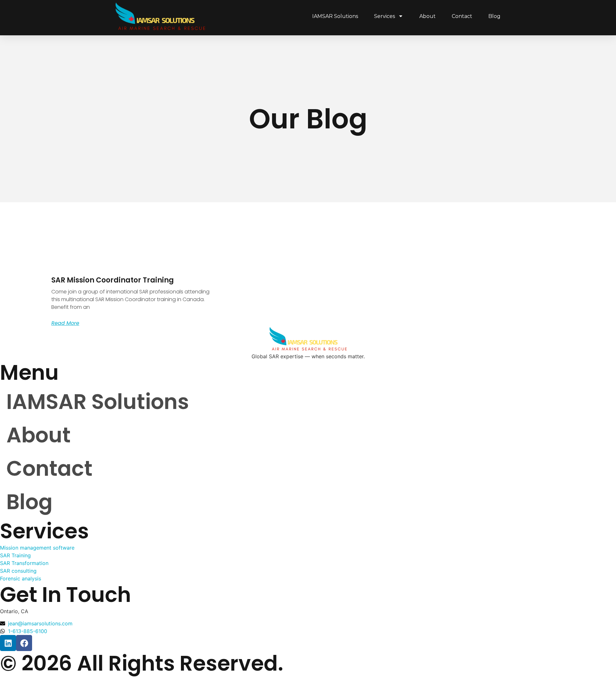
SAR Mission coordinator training (112, 280)
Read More (65, 323)
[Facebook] (24, 643)
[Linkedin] (8, 643)
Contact (462, 16)
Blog (494, 16)
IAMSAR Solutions (335, 16)
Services (384, 16)
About (427, 16)
